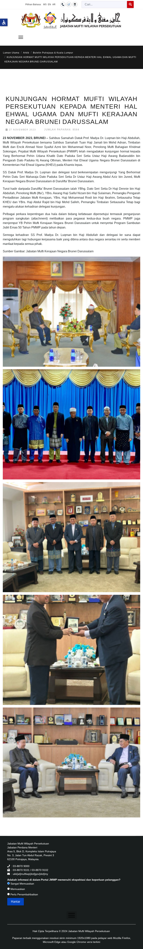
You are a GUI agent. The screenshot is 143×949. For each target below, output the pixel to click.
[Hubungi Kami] (63, 4)
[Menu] (20, 37)
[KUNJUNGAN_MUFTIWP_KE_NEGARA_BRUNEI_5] (72, 767)
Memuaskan (17, 889)
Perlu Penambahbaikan (24, 894)
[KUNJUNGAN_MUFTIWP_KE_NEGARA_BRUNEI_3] (72, 541)
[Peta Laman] (75, 4)
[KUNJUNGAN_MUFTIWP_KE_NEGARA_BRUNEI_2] (72, 428)
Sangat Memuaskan (22, 883)
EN (49, 4)
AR (53, 4)
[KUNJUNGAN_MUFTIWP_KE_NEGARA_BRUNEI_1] (72, 316)
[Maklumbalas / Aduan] (69, 4)
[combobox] (104, 4)
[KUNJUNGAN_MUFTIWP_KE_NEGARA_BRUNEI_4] (72, 654)
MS (45, 4)
